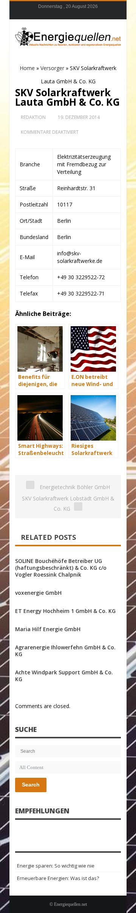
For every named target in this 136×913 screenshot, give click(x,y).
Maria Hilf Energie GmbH (47, 629)
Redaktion (33, 117)
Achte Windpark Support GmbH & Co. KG (64, 676)
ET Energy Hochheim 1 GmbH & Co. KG (65, 610)
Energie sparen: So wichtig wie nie (55, 865)
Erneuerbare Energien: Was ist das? (58, 878)
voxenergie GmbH (38, 592)
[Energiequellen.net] (68, 35)
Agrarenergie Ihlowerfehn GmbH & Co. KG (65, 651)
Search (31, 785)
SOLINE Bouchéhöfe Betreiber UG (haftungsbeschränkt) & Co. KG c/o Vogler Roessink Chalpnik (61, 567)
